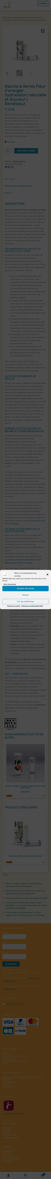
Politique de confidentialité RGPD (32, 606)
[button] (47, 574)
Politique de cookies (13, 606)
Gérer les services (10, 584)
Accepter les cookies (25, 588)
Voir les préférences (25, 601)
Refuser (25, 595)
